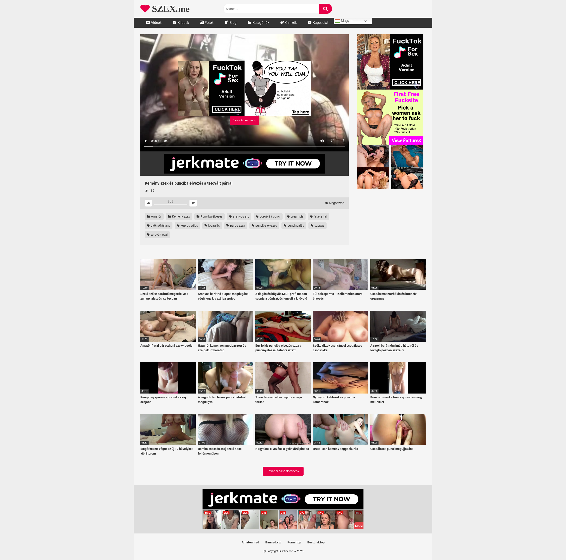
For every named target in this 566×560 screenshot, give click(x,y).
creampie (296, 216)
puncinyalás (295, 225)
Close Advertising (244, 120)
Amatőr (155, 216)
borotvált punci (269, 216)
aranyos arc (240, 216)
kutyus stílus (189, 225)
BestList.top (316, 542)
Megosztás (336, 203)
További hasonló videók (283, 471)
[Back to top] (551, 546)
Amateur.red (250, 542)
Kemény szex (180, 216)
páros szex (237, 225)
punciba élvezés (266, 225)
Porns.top (294, 542)
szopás (319, 225)
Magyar (346, 21)
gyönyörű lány (160, 225)
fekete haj (320, 216)
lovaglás (214, 225)
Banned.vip (273, 542)
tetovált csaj (159, 234)
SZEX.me (170, 9)
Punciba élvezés (211, 216)
